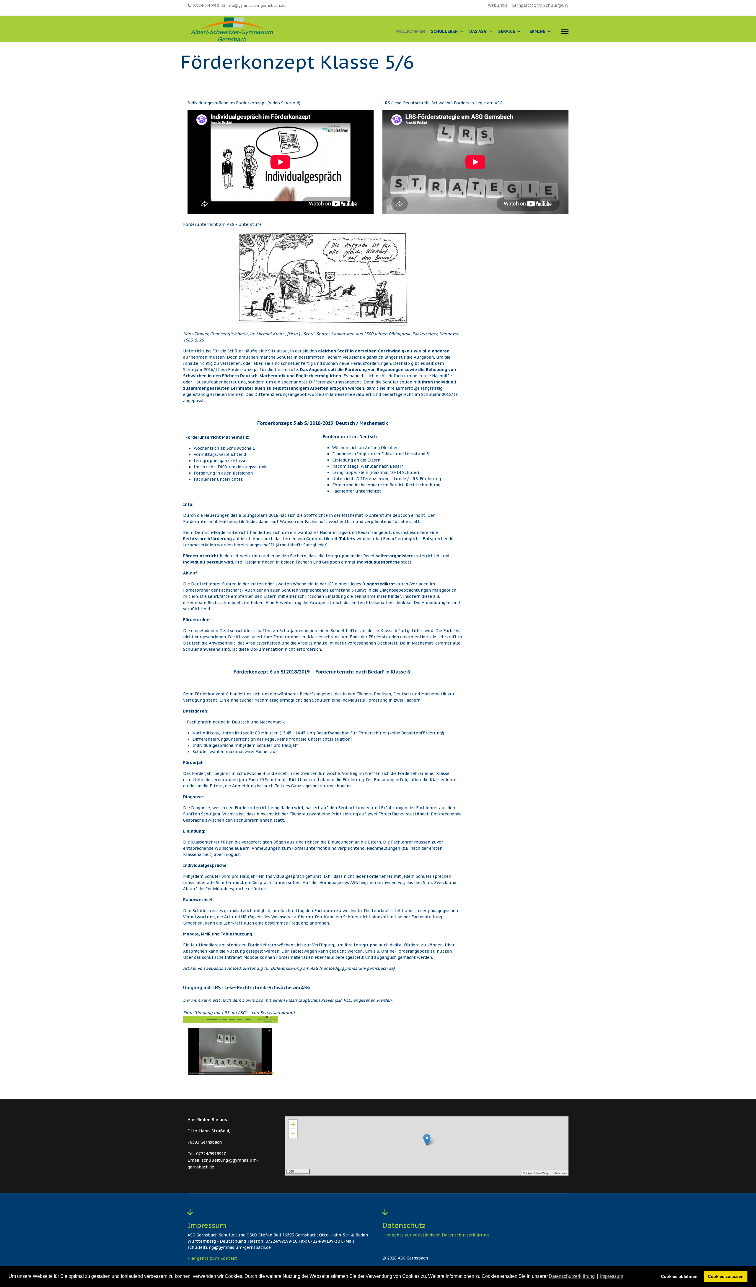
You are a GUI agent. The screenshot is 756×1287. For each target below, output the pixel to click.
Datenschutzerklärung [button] (572, 1276)
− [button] (293, 1133)
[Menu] (564, 31)
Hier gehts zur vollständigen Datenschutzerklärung (435, 1235)
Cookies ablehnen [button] (679, 1276)
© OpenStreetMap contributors (545, 1173)
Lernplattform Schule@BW (540, 5)
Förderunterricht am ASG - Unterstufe (222, 224)
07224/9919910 (206, 5)
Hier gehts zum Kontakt (212, 1258)
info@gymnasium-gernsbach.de (256, 5)
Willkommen (410, 31)
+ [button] (293, 1124)
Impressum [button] (611, 1276)
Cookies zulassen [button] (726, 1276)
